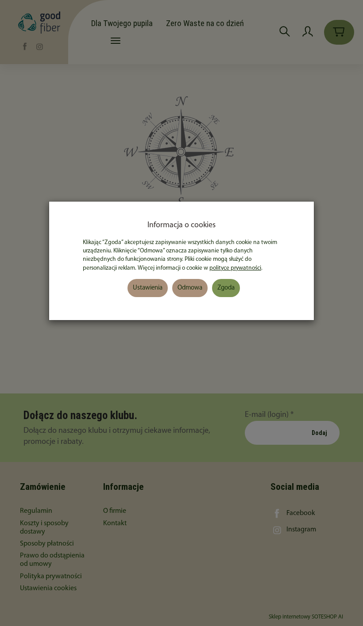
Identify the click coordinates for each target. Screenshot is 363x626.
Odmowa (190, 288)
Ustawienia (147, 288)
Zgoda (226, 288)
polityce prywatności (235, 268)
